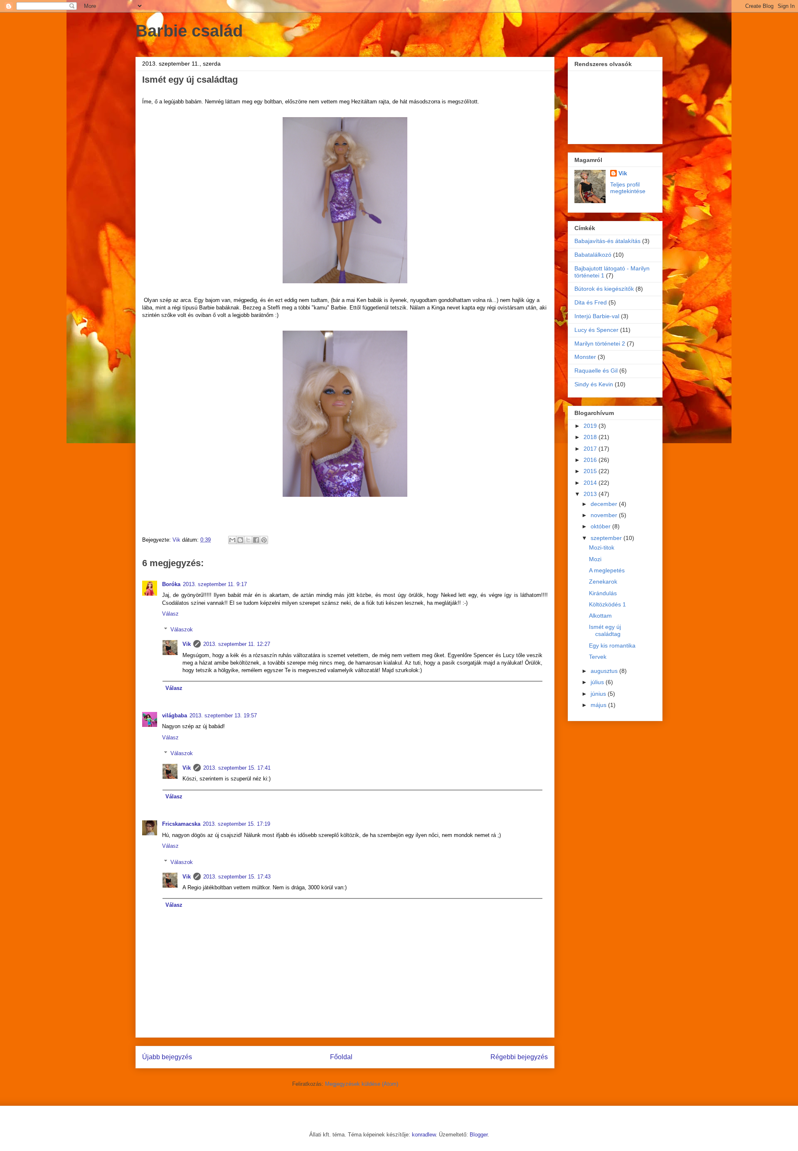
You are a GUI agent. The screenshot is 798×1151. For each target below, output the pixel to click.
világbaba (174, 715)
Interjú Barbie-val (596, 316)
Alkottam (600, 615)
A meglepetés (607, 570)
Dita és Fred (590, 302)
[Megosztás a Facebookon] (256, 540)
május (599, 705)
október (601, 526)
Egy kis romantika (612, 645)
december (605, 504)
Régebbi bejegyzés (519, 1056)
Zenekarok (603, 581)
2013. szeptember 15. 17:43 (237, 877)
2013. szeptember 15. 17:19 (236, 824)
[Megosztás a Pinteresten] (264, 540)
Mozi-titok (601, 547)
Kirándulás (603, 593)
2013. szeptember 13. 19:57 (223, 715)
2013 (591, 494)
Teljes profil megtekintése (627, 187)
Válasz (170, 614)
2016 (591, 459)
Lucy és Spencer (596, 329)
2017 (591, 448)
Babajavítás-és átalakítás (607, 241)
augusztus (605, 671)
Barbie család (189, 31)
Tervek (597, 656)
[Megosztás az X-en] (248, 540)
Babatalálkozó (592, 254)
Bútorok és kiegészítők (604, 288)
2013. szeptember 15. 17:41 (237, 768)
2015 (591, 471)
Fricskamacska (181, 824)
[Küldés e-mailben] (232, 540)
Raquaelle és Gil (596, 370)
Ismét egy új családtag (605, 630)
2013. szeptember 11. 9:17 (215, 584)
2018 (591, 437)
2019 (591, 425)
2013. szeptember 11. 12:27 (236, 644)
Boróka (171, 584)
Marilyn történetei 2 (599, 343)
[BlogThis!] (240, 540)
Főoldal (341, 1056)
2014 (591, 482)
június (599, 693)
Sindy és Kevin (593, 384)
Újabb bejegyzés (167, 1056)
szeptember (607, 538)
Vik (186, 644)
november (605, 515)
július (598, 682)
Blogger (479, 1134)
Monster (585, 356)
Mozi (595, 559)
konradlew (424, 1134)
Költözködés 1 (607, 604)
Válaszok (181, 629)
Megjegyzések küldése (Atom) (361, 1084)
